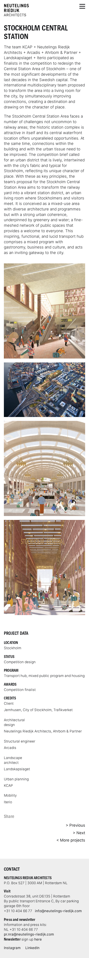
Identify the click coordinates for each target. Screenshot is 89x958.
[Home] (16, 10)
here (38, 939)
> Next (79, 833)
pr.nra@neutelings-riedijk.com (29, 934)
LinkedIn (32, 948)
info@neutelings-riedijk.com (58, 911)
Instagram (12, 948)
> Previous (75, 825)
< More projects (70, 840)
